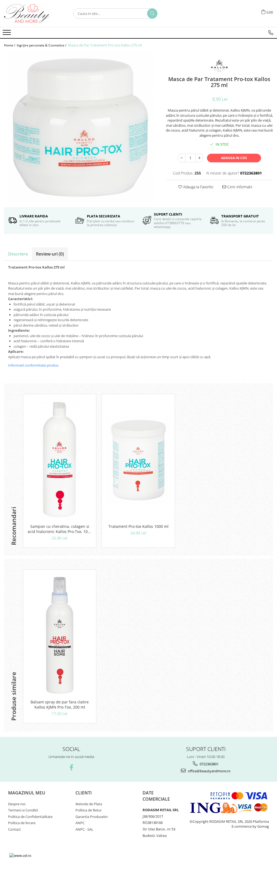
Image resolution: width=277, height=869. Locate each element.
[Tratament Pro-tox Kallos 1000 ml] (138, 460)
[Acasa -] (31, 13)
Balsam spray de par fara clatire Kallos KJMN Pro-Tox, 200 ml (60, 704)
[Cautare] (152, 13)
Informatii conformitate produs (33, 365)
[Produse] (7, 34)
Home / (10, 45)
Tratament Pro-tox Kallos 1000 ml (138, 526)
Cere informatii (239, 186)
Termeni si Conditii (23, 810)
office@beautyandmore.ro (208, 771)
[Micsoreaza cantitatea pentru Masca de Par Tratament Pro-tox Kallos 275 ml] (181, 158)
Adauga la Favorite (197, 186)
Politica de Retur (88, 810)
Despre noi (16, 803)
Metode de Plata (88, 803)
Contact (14, 829)
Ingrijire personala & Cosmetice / (42, 45)
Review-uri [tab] (50, 254)
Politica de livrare (21, 822)
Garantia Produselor (91, 816)
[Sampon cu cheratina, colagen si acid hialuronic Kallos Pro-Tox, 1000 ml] (59, 460)
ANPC (80, 822)
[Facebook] (71, 767)
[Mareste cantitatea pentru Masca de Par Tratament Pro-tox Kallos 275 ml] (199, 158)
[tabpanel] (80, 127)
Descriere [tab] (18, 254)
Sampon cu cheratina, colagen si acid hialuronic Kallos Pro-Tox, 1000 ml (60, 529)
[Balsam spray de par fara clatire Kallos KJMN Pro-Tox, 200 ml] (59, 636)
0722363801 (209, 763)
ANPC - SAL (84, 829)
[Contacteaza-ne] (271, 32)
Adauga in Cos (234, 158)
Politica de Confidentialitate (30, 816)
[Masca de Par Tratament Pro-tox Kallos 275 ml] (80, 127)
